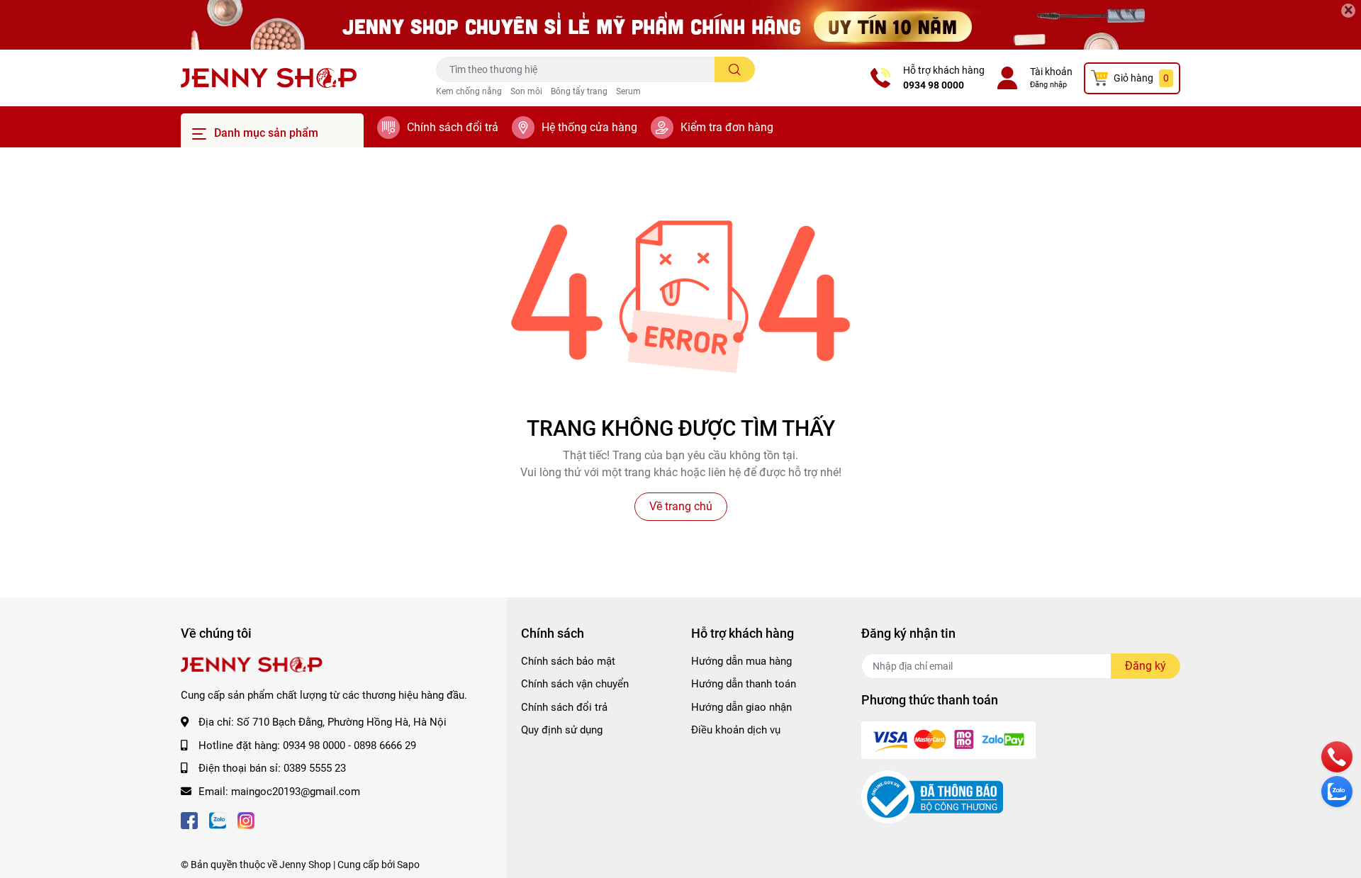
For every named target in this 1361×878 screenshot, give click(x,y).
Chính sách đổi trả (452, 127)
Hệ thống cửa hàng (589, 127)
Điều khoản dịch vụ (735, 730)
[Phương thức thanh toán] (948, 739)
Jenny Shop (305, 864)
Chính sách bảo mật (568, 661)
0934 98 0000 (933, 85)
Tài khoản (1051, 71)
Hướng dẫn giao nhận (741, 707)
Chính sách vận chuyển (575, 683)
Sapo (408, 864)
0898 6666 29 (385, 745)
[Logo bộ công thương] (932, 796)
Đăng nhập (1048, 84)
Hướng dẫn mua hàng (741, 661)
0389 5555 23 (315, 768)
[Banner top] (680, 25)
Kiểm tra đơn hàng (726, 127)
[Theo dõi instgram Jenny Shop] (245, 819)
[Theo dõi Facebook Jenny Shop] (189, 819)
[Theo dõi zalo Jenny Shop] (217, 819)
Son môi (526, 91)
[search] (735, 69)
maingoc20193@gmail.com (295, 791)
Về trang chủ (680, 506)
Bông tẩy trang (579, 91)
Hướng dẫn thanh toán (743, 683)
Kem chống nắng (469, 91)
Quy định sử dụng (562, 730)
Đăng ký (1145, 665)
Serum (628, 91)
